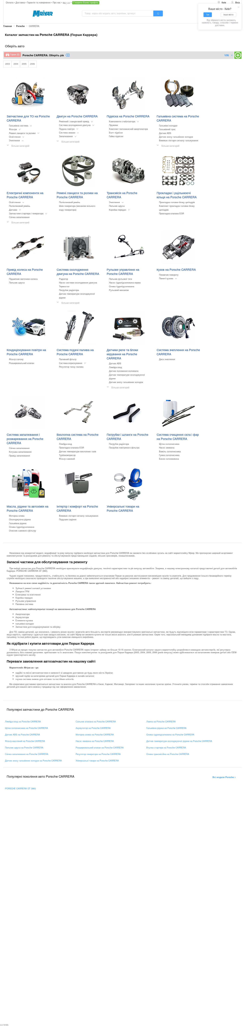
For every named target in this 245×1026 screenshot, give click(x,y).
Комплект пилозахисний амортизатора (128, 128)
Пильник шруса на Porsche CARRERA (24, 747)
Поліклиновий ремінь (19, 205)
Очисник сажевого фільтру (22, 530)
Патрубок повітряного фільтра (124, 447)
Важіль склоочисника (170, 451)
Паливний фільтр (67, 359)
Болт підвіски (116, 132)
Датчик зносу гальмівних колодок (176, 136)
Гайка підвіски (116, 136)
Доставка (21, 2)
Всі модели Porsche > (224, 777)
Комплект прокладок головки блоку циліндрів (177, 207)
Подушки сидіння (67, 519)
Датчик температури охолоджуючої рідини (77, 295)
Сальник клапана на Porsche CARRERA (96, 721)
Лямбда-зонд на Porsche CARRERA (23, 721)
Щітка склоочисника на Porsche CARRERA (26, 728)
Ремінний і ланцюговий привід (74, 121)
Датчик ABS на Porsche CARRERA (22, 734)
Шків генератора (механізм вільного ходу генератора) (77, 207)
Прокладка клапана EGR (171, 213)
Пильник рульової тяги (120, 278)
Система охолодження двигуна (74, 125)
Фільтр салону (16, 359)
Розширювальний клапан (21, 363)
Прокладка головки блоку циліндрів (177, 202)
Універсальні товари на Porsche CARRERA (97, 760)
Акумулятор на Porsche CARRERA (93, 728)
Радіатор (63, 278)
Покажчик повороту (168, 274)
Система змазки (67, 132)
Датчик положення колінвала (123, 370)
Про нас (57, 2)
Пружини (113, 125)
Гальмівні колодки (168, 125)
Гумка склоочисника (169, 455)
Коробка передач (117, 209)
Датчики (13, 209)
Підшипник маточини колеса (23, 278)
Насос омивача (166, 447)
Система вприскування (70, 363)
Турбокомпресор (67, 455)
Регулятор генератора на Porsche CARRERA (98, 754)
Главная (7, 26)
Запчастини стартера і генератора (26, 213)
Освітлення (14, 136)
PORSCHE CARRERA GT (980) (20, 788)
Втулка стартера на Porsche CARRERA (166, 747)
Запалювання (66, 136)
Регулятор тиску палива (71, 366)
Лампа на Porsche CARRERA (161, 721)
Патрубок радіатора (69, 290)
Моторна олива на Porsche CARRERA (95, 734)
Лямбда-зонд (115, 367)
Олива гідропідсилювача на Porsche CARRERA (170, 734)
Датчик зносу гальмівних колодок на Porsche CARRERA (33, 760)
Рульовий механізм (119, 290)
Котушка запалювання (20, 451)
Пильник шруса (116, 205)
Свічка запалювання (19, 217)
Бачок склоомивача (169, 458)
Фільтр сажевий (67, 458)
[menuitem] (222, 2)
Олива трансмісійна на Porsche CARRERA (167, 754)
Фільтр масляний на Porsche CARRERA (25, 741)
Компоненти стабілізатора (122, 121)
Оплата (10, 2)
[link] (7, 26)
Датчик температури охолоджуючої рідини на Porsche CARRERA (179, 741)
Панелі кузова (166, 278)
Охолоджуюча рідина (20, 519)
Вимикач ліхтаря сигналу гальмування (178, 140)
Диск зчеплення (167, 359)
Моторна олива (16, 515)
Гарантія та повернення (39, 2)
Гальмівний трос (167, 129)
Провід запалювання (19, 455)
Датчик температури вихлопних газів (77, 451)
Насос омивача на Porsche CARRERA (95, 741)
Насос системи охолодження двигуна (78, 282)
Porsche (20, 26)
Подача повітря (66, 128)
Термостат (64, 286)
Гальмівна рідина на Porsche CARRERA (166, 728)
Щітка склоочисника (169, 443)
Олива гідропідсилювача (121, 286)
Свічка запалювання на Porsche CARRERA (26, 754)
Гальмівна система (18, 125)
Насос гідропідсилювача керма (124, 282)
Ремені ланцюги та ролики (22, 133)
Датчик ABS (165, 133)
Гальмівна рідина (17, 523)
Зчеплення (14, 140)
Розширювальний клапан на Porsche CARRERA (100, 747)
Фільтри (13, 129)
